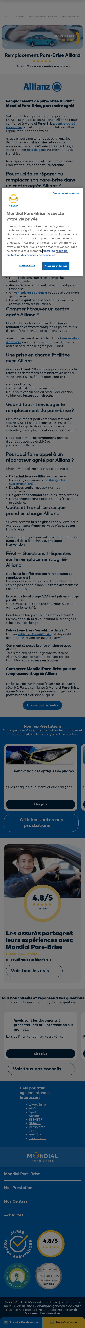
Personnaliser (27, 265)
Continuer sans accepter (66, 192)
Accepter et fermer (56, 265)
